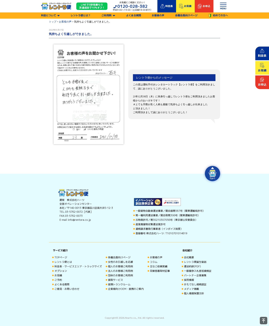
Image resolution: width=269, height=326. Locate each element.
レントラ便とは (63, 262)
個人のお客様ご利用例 (120, 266)
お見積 (58, 275)
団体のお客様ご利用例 (120, 275)
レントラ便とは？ (81, 15)
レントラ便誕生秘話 (195, 262)
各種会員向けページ (186, 15)
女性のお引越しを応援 (120, 262)
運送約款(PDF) (192, 266)
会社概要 (189, 257)
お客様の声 (158, 15)
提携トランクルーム (119, 284)
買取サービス (115, 280)
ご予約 (58, 280)
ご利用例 (106, 15)
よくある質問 (133, 15)
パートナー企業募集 (195, 275)
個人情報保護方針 (194, 293)
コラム (153, 262)
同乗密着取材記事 (160, 271)
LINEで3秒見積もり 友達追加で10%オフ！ (92, 6)
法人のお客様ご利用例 (120, 271)
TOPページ (60, 257)
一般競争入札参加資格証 (197, 271)
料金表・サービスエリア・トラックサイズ (78, 266)
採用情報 (189, 280)
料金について (48, 15)
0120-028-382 (132, 6)
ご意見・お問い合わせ (66, 289)
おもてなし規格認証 (195, 284)
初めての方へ (220, 15)
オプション (60, 271)
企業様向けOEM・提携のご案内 (126, 289)
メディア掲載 (191, 289)
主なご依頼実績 (158, 266)
